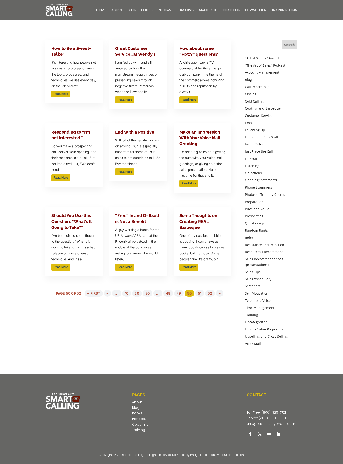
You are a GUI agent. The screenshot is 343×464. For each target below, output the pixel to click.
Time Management (259, 308)
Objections (253, 173)
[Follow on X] (259, 434)
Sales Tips (253, 272)
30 (147, 293)
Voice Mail (253, 343)
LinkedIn (251, 158)
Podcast (139, 418)
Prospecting (254, 216)
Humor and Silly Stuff (261, 137)
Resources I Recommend (264, 252)
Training (251, 315)
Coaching (140, 424)
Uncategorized (256, 322)
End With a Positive (134, 132)
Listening (252, 166)
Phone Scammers (258, 187)
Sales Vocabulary (258, 279)
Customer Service (258, 115)
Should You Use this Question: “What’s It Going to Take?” (71, 221)
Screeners (253, 286)
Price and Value (257, 209)
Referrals (252, 237)
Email (249, 122)
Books (137, 413)
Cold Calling (254, 101)
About (137, 402)
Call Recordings (257, 87)
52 (210, 293)
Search (289, 44)
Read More (61, 94)
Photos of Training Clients (265, 194)
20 (137, 293)
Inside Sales (254, 144)
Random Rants (256, 230)
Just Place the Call (259, 151)
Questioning (254, 223)
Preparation (254, 201)
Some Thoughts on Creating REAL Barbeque (198, 221)
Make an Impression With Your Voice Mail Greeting (199, 138)
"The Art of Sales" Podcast (265, 65)
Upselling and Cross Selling (266, 336)
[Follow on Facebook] (250, 434)
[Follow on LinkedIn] (278, 434)
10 (127, 293)
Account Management (262, 72)
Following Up (255, 130)
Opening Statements (261, 180)
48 (168, 293)
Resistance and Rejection (264, 245)
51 (200, 293)
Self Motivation (256, 293)
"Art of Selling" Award (262, 58)
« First (93, 293)
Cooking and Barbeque (263, 108)
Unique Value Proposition (265, 329)
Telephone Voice (258, 300)
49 (179, 293)
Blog (248, 79)
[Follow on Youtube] (269, 434)
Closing (250, 94)
